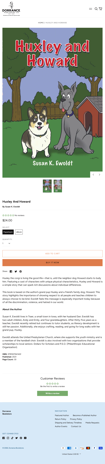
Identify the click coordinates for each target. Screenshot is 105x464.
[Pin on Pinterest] (20, 271)
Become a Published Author (85, 415)
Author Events (61, 426)
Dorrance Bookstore (16, 448)
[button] (96, 9)
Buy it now (52, 262)
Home (41, 23)
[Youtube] (25, 438)
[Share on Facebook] (11, 271)
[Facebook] (3, 438)
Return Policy (60, 419)
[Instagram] (8, 438)
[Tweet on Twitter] (16, 271)
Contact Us (76, 426)
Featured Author (62, 415)
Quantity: (7, 239)
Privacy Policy (76, 419)
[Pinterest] (21, 438)
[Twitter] (16, 438)
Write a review (52, 393)
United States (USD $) (70, 454)
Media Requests (92, 423)
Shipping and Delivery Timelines (68, 423)
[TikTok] (12, 438)
